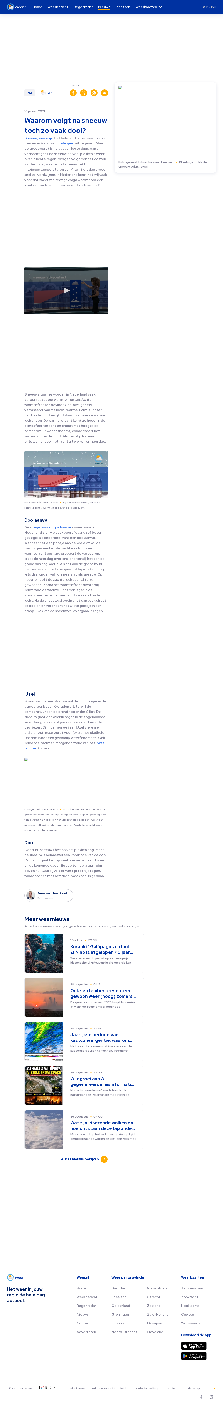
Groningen (120, 1314)
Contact (84, 1323)
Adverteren (86, 1332)
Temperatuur (192, 1288)
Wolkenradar (191, 1323)
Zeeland (154, 1305)
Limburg (118, 1323)
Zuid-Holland (158, 1314)
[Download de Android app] (194, 1356)
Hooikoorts (190, 1305)
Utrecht (153, 1297)
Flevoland (155, 1332)
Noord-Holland (159, 1288)
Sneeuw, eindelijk (38, 138)
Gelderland (121, 1305)
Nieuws (83, 1314)
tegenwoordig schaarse (51, 527)
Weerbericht (87, 1297)
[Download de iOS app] (194, 1346)
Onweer (187, 1314)
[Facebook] (201, 1397)
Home (81, 1288)
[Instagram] (211, 1397)
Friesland (119, 1297)
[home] (18, 7)
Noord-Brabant (124, 1332)
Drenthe (118, 1288)
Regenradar (86, 1305)
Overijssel (155, 1323)
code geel (65, 143)
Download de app (196, 1335)
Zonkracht (189, 1297)
